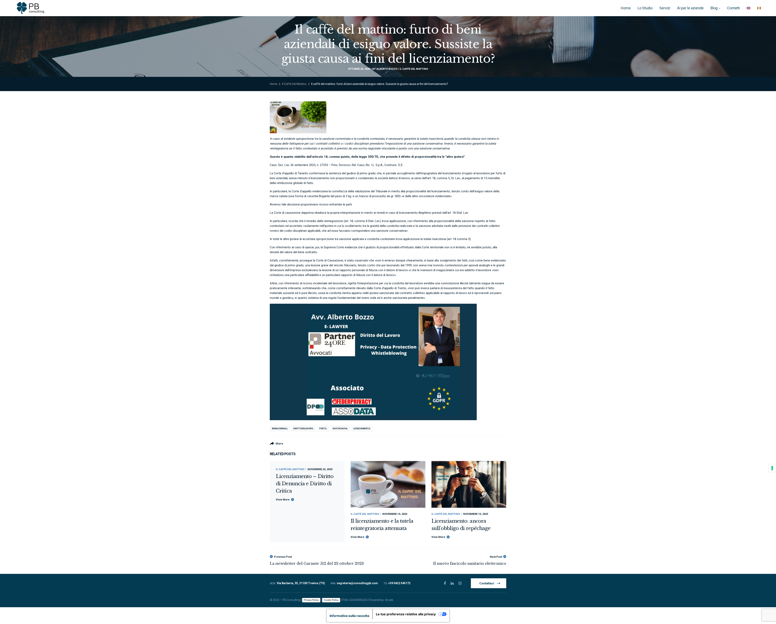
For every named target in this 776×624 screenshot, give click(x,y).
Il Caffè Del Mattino (414, 68)
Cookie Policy (331, 600)
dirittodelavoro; (303, 428)
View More (283, 499)
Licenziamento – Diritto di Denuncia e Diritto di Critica (304, 483)
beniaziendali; (280, 428)
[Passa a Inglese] (748, 8)
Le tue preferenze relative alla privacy (406, 614)
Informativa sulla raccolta (349, 616)
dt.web (389, 600)
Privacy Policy (311, 600)
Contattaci (486, 583)
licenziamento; (362, 428)
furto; (323, 428)
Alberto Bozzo (386, 68)
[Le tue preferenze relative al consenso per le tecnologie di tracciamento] (772, 468)
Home (273, 84)
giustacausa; (340, 428)
